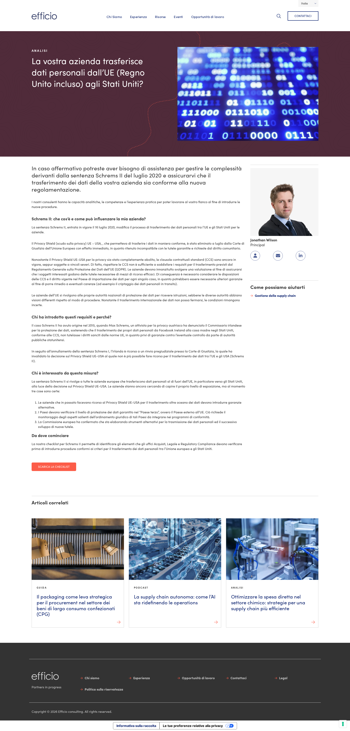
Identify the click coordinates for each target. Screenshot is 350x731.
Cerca (281, 18)
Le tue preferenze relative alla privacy (193, 726)
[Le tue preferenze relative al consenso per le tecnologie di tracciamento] (343, 724)
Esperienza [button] (138, 17)
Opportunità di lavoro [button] (207, 17)
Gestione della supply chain (275, 295)
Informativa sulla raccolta (136, 726)
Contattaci (303, 16)
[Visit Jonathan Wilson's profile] (284, 201)
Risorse (160, 17)
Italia (304, 3)
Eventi (178, 17)
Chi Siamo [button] (114, 17)
